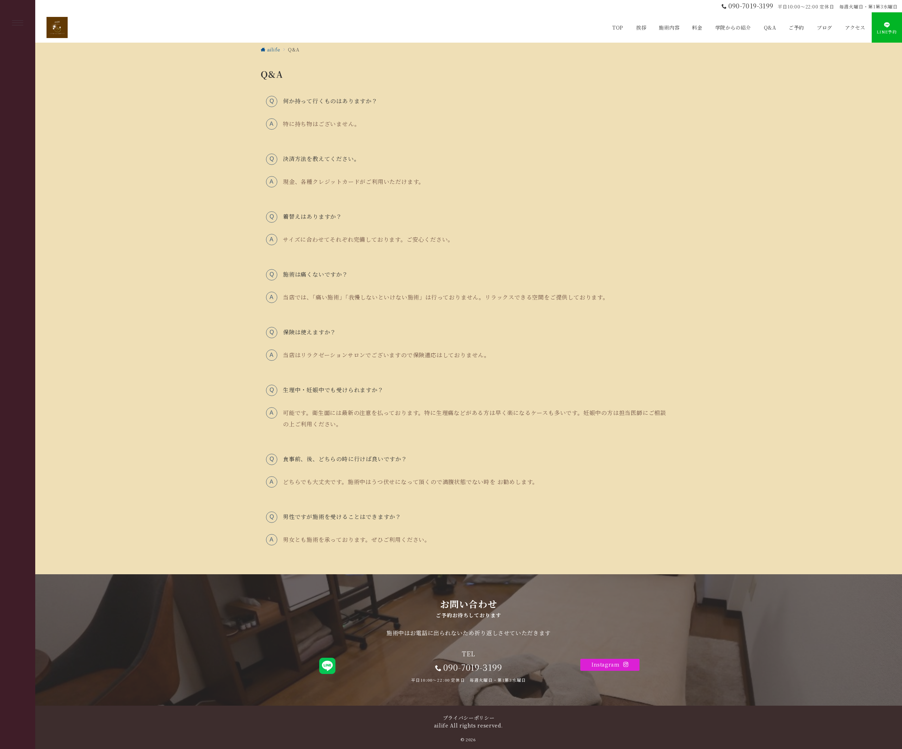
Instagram (606, 664)
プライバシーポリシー (468, 717)
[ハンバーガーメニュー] (17, 23)
